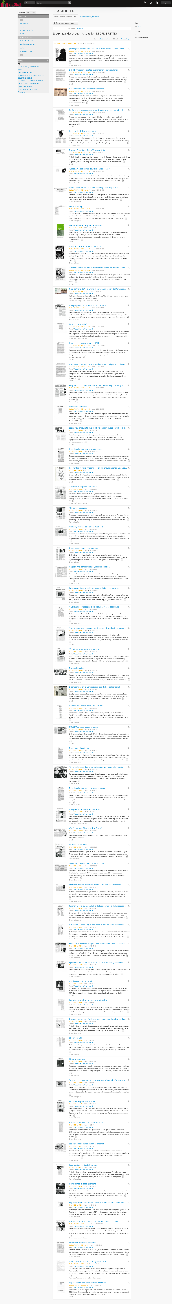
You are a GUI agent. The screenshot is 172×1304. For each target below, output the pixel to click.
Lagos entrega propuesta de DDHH (84, 343)
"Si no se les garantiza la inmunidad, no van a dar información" (96, 767)
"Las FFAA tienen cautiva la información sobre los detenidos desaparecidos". (102, 267)
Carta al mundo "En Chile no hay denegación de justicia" (93, 187)
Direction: (116, 39)
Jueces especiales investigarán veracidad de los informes (94, 588)
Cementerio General (25, 86)
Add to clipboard (128, 49)
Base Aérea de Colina (25, 72)
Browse (28, 3)
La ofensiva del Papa (78, 844)
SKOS (139, 26)
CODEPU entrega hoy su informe (83, 727)
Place (20, 60)
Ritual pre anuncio (77, 1059)
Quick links (157, 3)
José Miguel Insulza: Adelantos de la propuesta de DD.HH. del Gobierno (100, 48)
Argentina (21, 92)
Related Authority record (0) (89, 17)
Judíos (22, 48)
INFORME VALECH (26, 41)
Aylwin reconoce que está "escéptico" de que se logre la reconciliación (100, 962)
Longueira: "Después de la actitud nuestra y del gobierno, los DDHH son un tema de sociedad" (110, 364)
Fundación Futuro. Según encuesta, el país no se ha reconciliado (97, 924)
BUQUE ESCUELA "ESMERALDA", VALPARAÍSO (33, 81)
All (19, 64)
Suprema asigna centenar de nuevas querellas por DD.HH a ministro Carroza (103, 1202)
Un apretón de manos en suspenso (84, 809)
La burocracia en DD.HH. (80, 324)
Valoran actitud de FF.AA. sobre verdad (86, 1122)
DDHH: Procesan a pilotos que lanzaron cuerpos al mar (93, 70)
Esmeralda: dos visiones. (80, 748)
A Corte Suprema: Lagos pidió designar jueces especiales (94, 607)
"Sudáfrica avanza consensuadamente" (86, 649)
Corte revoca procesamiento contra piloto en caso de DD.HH (96, 110)
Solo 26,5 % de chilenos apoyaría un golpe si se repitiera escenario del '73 (101, 943)
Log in (165, 3)
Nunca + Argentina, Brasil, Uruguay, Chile (87, 150)
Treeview (21, 13)
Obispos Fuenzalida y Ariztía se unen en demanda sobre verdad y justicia (101, 1019)
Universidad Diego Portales (27, 89)
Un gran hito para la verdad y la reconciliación (89, 566)
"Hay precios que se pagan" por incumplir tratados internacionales (98, 628)
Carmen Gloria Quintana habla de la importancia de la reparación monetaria (103, 906)
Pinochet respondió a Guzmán (82, 1101)
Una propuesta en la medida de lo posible (87, 305)
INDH (22, 34)
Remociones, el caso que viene (82, 1183)
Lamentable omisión (78, 406)
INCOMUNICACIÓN (26, 30)
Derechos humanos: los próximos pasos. (87, 788)
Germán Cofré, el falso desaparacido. (85, 246)
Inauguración (24, 27)
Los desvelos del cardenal (80, 981)
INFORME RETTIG (26, 37)
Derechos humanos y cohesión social (85, 449)
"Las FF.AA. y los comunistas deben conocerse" (89, 169)
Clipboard (145, 3)
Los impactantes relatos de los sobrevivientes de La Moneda (95, 1221)
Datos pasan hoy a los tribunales (83, 548)
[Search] (69, 2)
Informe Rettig (75, 206)
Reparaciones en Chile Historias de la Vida (87, 1282)
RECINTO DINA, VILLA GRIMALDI (29, 67)
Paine (20, 69)
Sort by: (97, 39)
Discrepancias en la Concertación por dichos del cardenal (94, 687)
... (21, 20)
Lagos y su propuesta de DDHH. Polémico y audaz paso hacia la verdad (100, 428)
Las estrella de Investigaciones (82, 131)
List (27, 13)
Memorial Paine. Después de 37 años (85, 225)
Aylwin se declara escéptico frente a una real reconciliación (95, 884)
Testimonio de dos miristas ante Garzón (86, 863)
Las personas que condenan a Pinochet (86, 1143)
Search (33, 13)
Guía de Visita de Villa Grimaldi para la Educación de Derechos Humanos (101, 289)
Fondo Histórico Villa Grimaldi (83, 53)
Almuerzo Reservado (78, 508)
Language (151, 3)
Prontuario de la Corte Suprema (83, 1165)
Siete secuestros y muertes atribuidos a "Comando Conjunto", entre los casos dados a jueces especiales (115, 1080)
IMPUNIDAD (24, 23)
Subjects (80, 29)
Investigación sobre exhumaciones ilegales (88, 1000)
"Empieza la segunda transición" (83, 486)
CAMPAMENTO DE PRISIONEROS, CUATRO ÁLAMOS (36, 75)
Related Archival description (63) (65, 17)
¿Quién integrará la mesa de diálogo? (85, 828)
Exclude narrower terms (87, 44)
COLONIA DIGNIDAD (25, 78)
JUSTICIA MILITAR (26, 51)
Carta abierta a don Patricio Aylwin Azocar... (88, 1261)
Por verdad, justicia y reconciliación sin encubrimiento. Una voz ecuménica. (102, 468)
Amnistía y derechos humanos (82, 1242)
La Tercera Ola (75, 1038)
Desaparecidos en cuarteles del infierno (86, 88)
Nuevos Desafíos (76, 668)
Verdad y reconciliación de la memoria (86, 526)
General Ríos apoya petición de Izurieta (86, 705)
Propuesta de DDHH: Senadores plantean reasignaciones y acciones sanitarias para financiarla (111, 385)
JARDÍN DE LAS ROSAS (27, 44)
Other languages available (65, 23)
